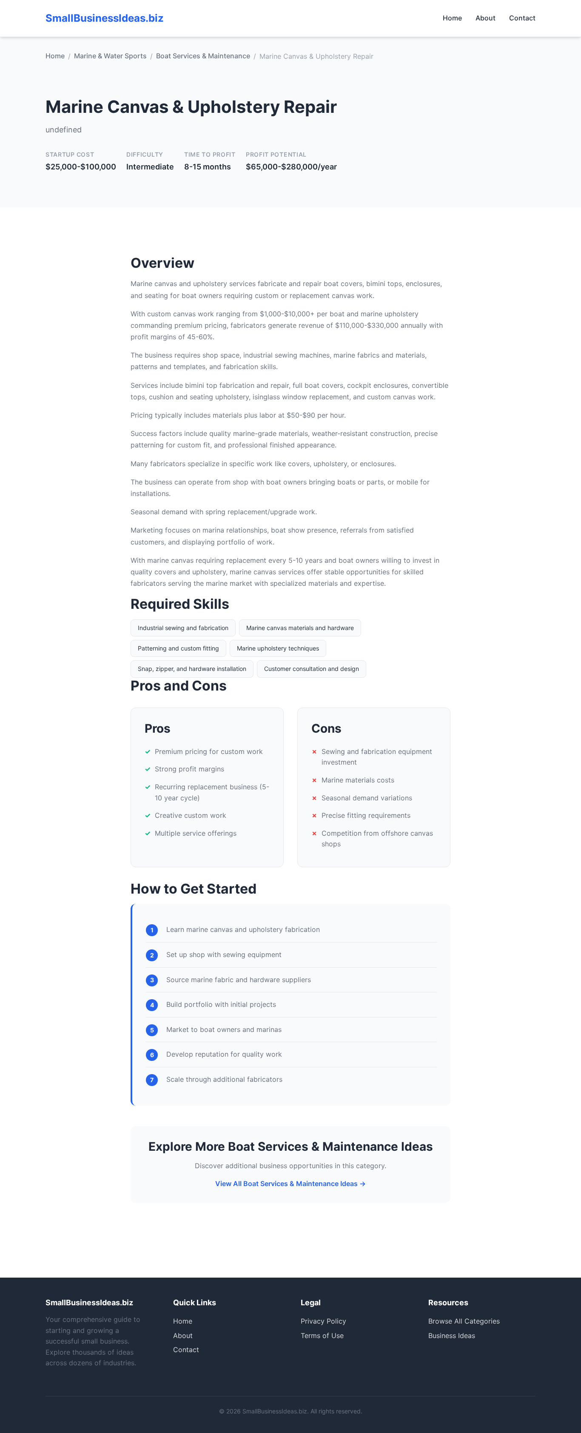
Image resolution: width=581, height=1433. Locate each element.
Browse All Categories (464, 1321)
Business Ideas (451, 1335)
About (486, 18)
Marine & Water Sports (110, 56)
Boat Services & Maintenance (203, 56)
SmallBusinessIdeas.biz (105, 18)
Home (452, 18)
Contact (522, 18)
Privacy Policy (323, 1321)
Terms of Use (322, 1335)
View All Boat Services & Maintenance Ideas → (290, 1183)
